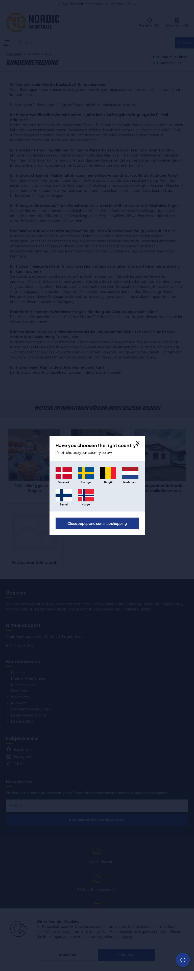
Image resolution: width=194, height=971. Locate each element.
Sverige (86, 482)
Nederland (130, 482)
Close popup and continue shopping (97, 523)
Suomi (64, 504)
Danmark (63, 482)
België (108, 482)
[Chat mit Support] (183, 960)
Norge (86, 504)
